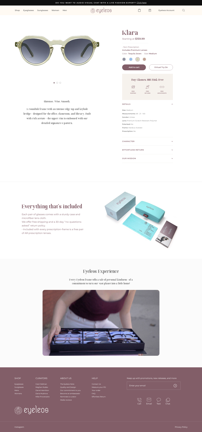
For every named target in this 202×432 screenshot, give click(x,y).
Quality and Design (68, 387)
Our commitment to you (70, 390)
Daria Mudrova (42, 393)
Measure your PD (99, 387)
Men (65, 10)
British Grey (124, 59)
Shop (17, 10)
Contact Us (96, 384)
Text (159, 404)
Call (139, 404)
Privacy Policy (181, 427)
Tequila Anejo (144, 59)
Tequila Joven (137, 59)
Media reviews (66, 400)
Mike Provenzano (43, 397)
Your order (96, 390)
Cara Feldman (41, 384)
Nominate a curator (68, 397)
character (128, 141)
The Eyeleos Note (67, 384)
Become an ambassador (70, 393)
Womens (18, 393)
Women (55, 10)
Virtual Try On (161, 67)
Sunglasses (42, 10)
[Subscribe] (175, 385)
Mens (16, 390)
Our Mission (129, 158)
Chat (168, 404)
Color (131, 54)
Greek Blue (131, 59)
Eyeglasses (28, 10)
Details (126, 104)
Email (149, 404)
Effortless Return (133, 150)
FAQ (93, 393)
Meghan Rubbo (42, 387)
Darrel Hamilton (42, 390)
